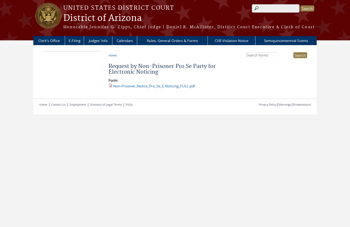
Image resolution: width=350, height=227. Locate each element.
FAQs (129, 104)
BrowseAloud (302, 104)
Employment (78, 104)
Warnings (285, 104)
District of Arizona (102, 18)
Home (113, 55)
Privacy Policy (268, 104)
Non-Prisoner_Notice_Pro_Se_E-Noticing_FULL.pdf (154, 86)
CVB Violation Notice (231, 40)
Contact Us (58, 104)
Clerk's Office (49, 40)
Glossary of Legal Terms (106, 104)
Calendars (125, 40)
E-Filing (74, 40)
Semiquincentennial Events (286, 40)
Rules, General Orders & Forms (172, 40)
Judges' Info (98, 40)
